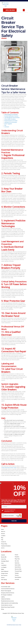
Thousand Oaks (18, 571)
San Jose (17, 560)
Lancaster (17, 579)
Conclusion (6, 126)
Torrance (17, 575)
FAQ (5, 125)
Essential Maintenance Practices (11, 116)
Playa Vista (17, 558)
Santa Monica (18, 567)
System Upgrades (8, 123)
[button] (24, 10)
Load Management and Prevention (12, 117)
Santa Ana (17, 562)
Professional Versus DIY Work (10, 120)
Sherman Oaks (18, 569)
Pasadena (17, 556)
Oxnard (16, 554)
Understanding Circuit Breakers (11, 114)
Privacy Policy (7, 511)
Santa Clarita (17, 565)
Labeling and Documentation (10, 122)
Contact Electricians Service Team (8, 467)
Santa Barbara (18, 577)
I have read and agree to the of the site (9, 510)
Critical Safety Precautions (10, 119)
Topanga (17, 573)
